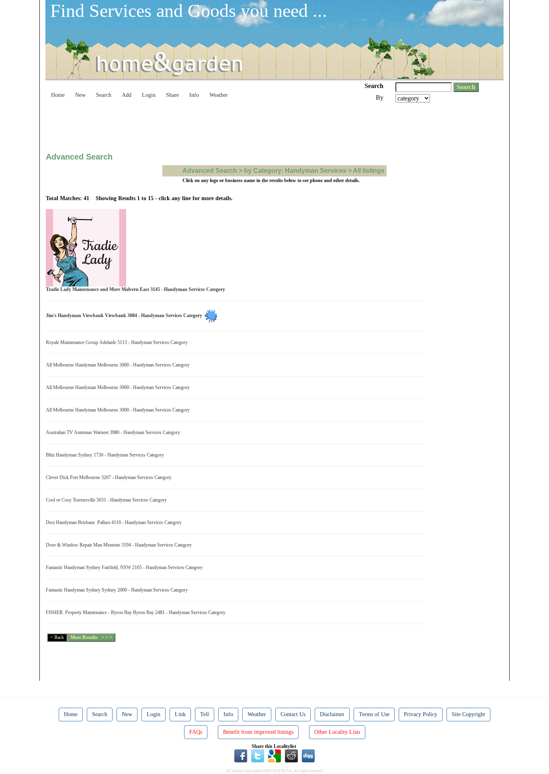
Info (194, 95)
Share (172, 95)
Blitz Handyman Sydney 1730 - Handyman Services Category (106, 455)
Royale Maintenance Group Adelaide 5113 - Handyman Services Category (118, 342)
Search (103, 95)
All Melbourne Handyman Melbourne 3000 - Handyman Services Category (119, 365)
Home (58, 95)
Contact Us (293, 714)
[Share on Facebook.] (240, 755)
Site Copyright (468, 714)
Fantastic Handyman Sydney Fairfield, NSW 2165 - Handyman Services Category (125, 567)
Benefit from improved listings (258, 732)
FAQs (195, 732)
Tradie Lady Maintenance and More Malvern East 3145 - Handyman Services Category (136, 289)
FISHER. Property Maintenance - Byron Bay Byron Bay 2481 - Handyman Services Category (137, 612)
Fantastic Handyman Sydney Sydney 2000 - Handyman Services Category (118, 590)
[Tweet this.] (257, 755)
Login (149, 95)
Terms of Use (374, 714)
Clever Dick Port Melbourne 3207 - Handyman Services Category (110, 477)
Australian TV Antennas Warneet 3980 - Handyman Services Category (114, 432)
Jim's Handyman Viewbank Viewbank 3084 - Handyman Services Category (125, 315)
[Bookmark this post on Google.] (274, 755)
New (80, 95)
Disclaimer (332, 714)
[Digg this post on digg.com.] (308, 755)
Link (180, 714)
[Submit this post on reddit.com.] (291, 755)
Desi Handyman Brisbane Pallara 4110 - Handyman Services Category (115, 522)
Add (126, 95)
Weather (218, 95)
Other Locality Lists (337, 732)
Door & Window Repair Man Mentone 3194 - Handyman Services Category (120, 545)
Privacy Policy (420, 714)
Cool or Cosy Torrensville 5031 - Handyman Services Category (107, 500)
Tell (204, 714)
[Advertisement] (192, 124)
